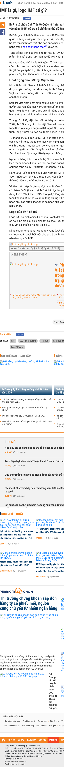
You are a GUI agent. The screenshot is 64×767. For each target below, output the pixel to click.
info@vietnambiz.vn (19, 761)
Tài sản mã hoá (41, 3)
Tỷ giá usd (42, 721)
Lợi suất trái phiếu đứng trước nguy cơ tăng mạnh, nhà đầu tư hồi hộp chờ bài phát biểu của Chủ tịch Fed (16, 534)
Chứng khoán (6, 571)
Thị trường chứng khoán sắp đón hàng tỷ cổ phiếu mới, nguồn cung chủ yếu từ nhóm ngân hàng (28, 603)
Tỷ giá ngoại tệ (29, 721)
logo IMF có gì (17, 347)
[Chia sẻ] (2, 32)
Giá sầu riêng (28, 726)
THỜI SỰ (11, 740)
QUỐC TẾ (42, 740)
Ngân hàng (24, 3)
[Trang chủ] (2, 25)
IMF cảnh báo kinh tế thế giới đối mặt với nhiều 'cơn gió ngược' (27, 422)
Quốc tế (8, 496)
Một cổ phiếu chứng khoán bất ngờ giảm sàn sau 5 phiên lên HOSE (16, 563)
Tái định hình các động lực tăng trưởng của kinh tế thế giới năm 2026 (26, 400)
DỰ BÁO (21, 740)
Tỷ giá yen (54, 721)
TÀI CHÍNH (53, 740)
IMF (13, 340)
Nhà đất (8, 452)
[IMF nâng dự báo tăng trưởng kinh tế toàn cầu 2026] (26, 377)
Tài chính (7, 3)
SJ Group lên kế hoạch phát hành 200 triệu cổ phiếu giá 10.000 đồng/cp (53, 691)
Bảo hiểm (58, 3)
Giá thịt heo (41, 726)
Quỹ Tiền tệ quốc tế (28, 340)
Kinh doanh (41, 577)
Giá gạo (52, 726)
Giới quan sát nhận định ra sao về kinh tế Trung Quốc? (24, 408)
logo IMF (44, 340)
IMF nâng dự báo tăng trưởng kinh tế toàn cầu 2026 (25, 391)
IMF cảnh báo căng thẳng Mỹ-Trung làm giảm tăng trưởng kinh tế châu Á (34, 296)
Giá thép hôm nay (12, 726)
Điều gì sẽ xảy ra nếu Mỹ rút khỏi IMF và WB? (23, 416)
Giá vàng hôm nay (12, 721)
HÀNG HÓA (31, 740)
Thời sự (8, 466)
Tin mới (11, 442)
